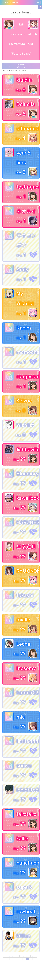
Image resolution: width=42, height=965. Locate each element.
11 (35, 956)
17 (20, 959)
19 (27, 959)
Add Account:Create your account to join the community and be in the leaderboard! (21, 66)
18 (24, 959)
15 (14, 959)
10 (32, 956)
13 (7, 959)
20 (31, 959)
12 (4, 959)
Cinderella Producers (9, 2)
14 (11, 959)
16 (17, 959)
